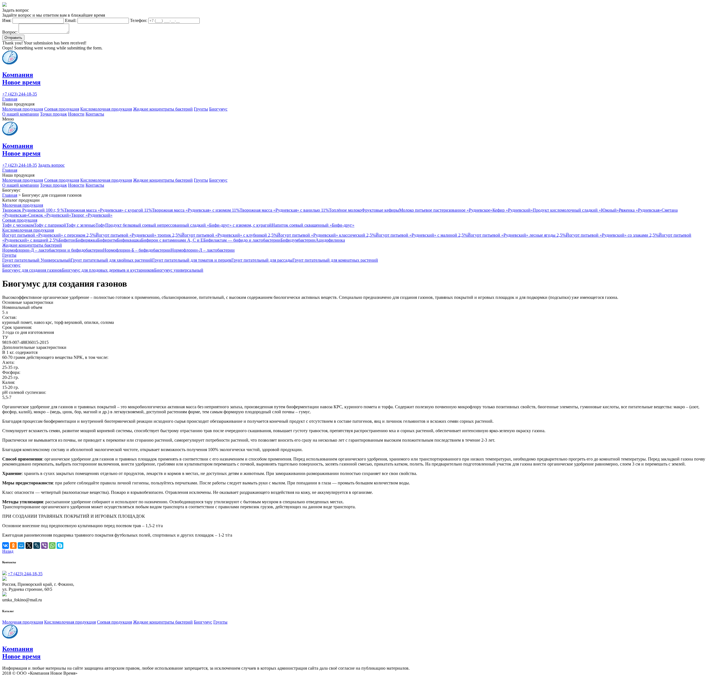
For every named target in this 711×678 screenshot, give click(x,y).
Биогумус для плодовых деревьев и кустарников (108, 270)
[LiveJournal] (36, 545)
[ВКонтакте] (5, 545)
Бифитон (67, 240)
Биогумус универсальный (178, 270)
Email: (70, 20)
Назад (7, 551)
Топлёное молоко (345, 210)
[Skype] (60, 545)
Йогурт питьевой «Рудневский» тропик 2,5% (138, 235)
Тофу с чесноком (18, 225)
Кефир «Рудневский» (512, 210)
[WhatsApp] (52, 545)
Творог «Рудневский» (91, 215)
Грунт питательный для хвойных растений (111, 260)
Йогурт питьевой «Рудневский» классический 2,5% (326, 235)
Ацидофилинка (330, 240)
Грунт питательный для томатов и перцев (191, 260)
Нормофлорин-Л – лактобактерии (203, 250)
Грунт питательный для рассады (261, 260)
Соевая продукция (61, 109)
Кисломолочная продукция (106, 109)
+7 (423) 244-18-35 (19, 94)
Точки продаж (53, 114)
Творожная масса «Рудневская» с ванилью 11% (284, 210)
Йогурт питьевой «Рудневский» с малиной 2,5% (421, 235)
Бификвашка (129, 240)
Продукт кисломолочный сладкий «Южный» (576, 210)
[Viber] (44, 545)
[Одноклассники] (13, 545)
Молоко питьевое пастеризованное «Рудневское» (445, 210)
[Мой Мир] (21, 545)
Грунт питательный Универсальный (36, 260)
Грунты (201, 109)
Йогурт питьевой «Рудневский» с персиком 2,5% (49, 235)
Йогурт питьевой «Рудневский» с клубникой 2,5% (229, 235)
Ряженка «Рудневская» (640, 210)
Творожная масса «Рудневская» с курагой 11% (108, 210)
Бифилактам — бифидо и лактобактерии (242, 240)
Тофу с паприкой (50, 225)
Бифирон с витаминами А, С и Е (172, 240)
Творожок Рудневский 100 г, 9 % (33, 210)
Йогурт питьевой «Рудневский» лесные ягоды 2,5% (516, 235)
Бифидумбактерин (298, 240)
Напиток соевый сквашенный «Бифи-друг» (313, 225)
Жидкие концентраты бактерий (163, 109)
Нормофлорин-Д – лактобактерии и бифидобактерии (52, 250)
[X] (29, 545)
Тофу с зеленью (81, 225)
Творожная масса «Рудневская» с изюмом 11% (196, 210)
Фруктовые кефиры (380, 210)
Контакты (95, 114)
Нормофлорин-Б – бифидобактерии (137, 250)
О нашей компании (20, 114)
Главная (9, 99)
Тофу (100, 225)
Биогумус (218, 109)
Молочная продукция (22, 109)
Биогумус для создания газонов (32, 270)
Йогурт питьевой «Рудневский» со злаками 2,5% (612, 235)
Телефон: (138, 20)
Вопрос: (9, 32)
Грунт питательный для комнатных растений (335, 260)
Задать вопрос (51, 165)
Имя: (6, 20)
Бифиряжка (86, 240)
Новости (76, 114)
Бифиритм (107, 240)
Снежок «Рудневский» (49, 215)
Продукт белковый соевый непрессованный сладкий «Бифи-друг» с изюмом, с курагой (188, 225)
